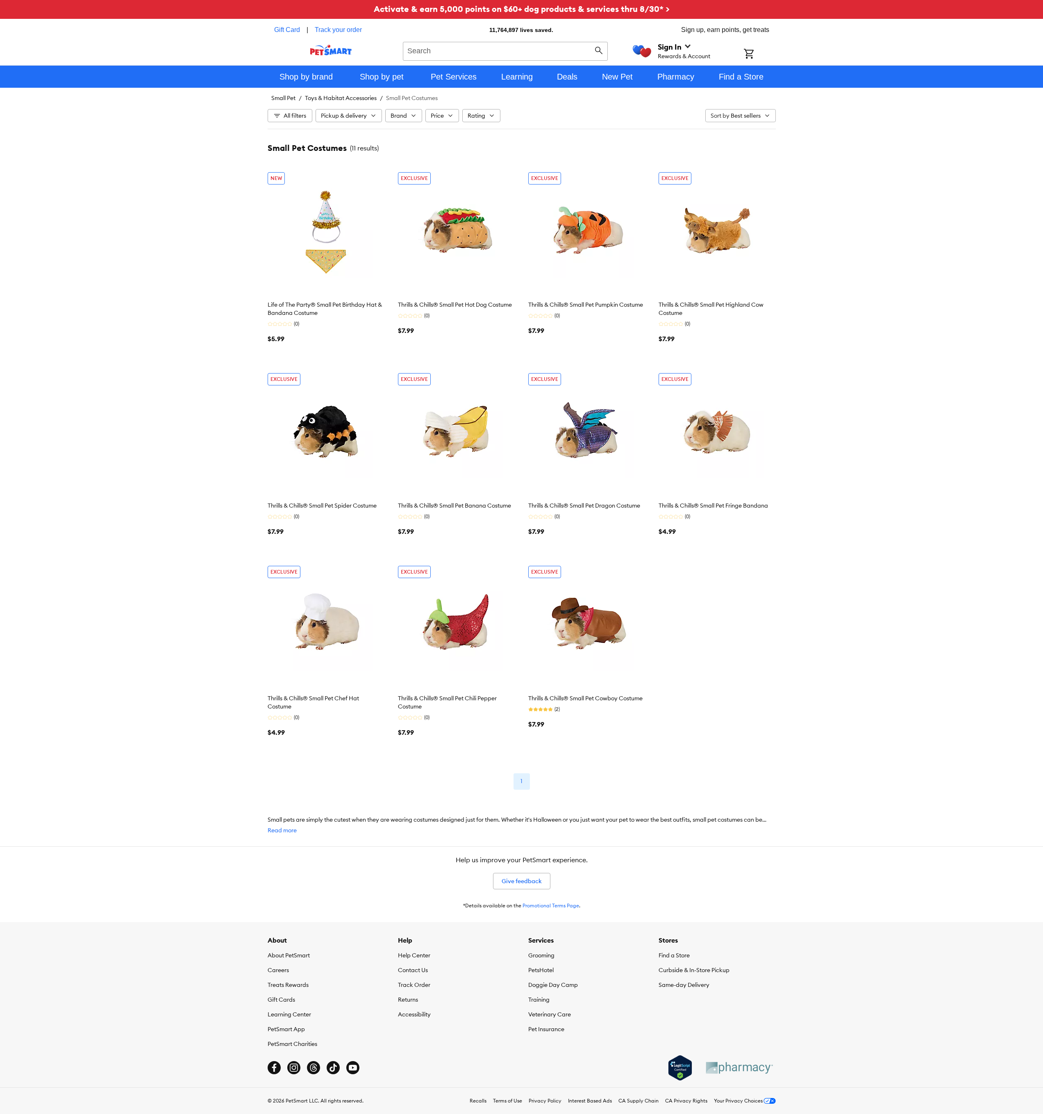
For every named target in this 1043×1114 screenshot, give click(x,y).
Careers (278, 970)
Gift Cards (281, 999)
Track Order (414, 985)
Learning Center (289, 1014)
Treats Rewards (288, 985)
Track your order (338, 29)
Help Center (414, 955)
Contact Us (413, 970)
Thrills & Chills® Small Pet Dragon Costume (584, 505)
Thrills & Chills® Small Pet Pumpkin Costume (585, 304)
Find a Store (674, 955)
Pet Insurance (546, 1029)
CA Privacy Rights (686, 1101)
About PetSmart (289, 955)
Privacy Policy (545, 1101)
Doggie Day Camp (553, 985)
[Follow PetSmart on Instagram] (293, 1067)
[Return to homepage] (331, 50)
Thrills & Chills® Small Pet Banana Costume (454, 505)
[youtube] (352, 1067)
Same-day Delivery (684, 985)
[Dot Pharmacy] (739, 1068)
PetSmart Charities (292, 1044)
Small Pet (283, 98)
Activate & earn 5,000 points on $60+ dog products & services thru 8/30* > (522, 9)
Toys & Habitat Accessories (341, 98)
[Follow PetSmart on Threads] (313, 1067)
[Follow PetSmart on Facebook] (274, 1067)
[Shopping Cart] (759, 54)
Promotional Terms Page (551, 905)
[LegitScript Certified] (680, 1068)
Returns (408, 999)
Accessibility (414, 1014)
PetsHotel (541, 970)
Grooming (541, 955)
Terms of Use (507, 1101)
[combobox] (505, 50)
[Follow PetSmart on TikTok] (333, 1067)
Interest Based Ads (590, 1101)
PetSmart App (286, 1029)
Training (539, 999)
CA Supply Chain (638, 1101)
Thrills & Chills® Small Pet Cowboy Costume (585, 698)
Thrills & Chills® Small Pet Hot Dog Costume (455, 304)
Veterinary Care (549, 1014)
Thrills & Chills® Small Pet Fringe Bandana (713, 505)
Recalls (478, 1101)
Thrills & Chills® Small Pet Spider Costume (322, 505)
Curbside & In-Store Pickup (694, 970)
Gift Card (287, 29)
